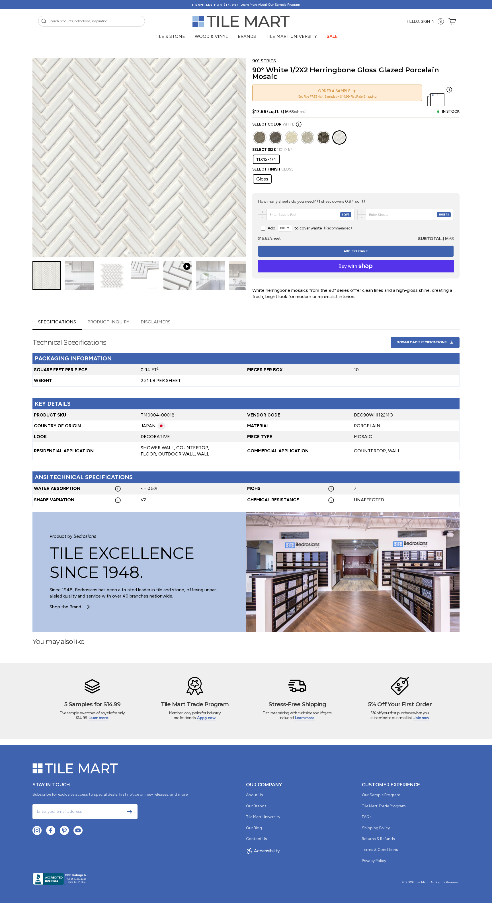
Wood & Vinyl (211, 36)
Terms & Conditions (380, 849)
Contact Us (256, 838)
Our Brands (256, 806)
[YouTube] (78, 830)
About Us (254, 795)
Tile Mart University (291, 36)
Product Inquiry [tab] (108, 322)
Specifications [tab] (57, 322)
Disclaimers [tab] (156, 322)
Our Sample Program (381, 795)
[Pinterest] (64, 830)
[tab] (125, 253)
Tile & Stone (170, 36)
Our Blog (254, 828)
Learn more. (98, 717)
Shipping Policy (376, 828)
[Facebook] (50, 830)
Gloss (262, 179)
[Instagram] (37, 830)
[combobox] (91, 21)
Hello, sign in (420, 21)
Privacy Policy (374, 860)
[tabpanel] (246, 418)
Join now (421, 717)
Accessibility (267, 850)
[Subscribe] (129, 811)
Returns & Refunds (378, 838)
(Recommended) (310, 228)
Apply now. (206, 717)
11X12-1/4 (266, 159)
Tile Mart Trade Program (384, 806)
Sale (332, 36)
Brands (247, 36)
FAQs (367, 816)
